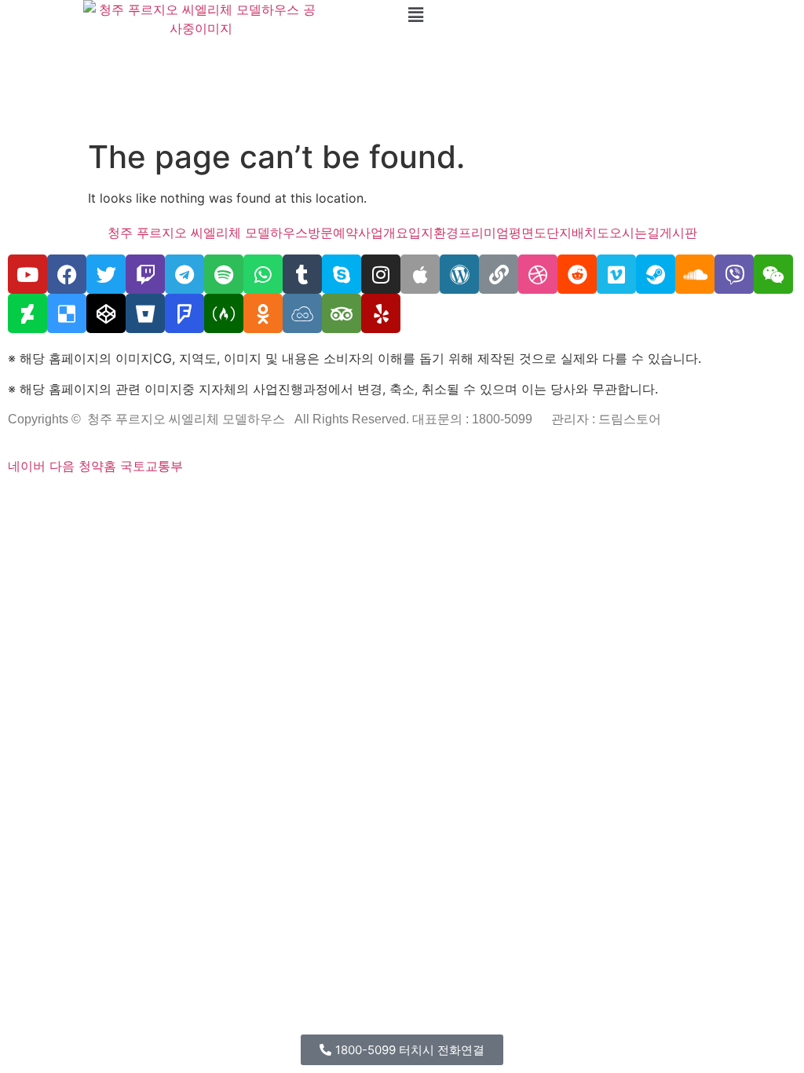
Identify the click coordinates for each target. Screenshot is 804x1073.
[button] (603, 14)
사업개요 (383, 232)
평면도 (527, 232)
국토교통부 (151, 466)
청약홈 (97, 466)
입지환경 (433, 232)
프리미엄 (484, 232)
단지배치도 (577, 232)
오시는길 (634, 232)
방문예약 (333, 232)
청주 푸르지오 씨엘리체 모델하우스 (208, 232)
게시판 (678, 232)
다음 (62, 466)
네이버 (27, 466)
